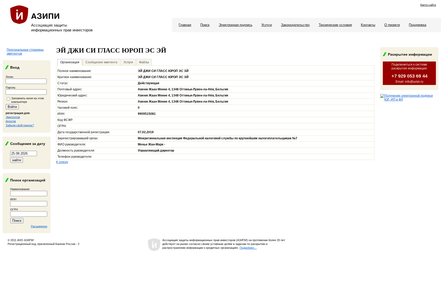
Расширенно (39, 226)
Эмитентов (13, 117)
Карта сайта (428, 4)
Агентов (11, 121)
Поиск (205, 25)
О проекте (392, 25)
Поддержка (417, 25)
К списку (62, 162)
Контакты (368, 25)
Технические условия (335, 25)
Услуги (266, 25)
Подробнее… (248, 247)
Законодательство (295, 25)
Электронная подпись (235, 25)
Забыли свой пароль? (20, 125)
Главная (185, 25)
